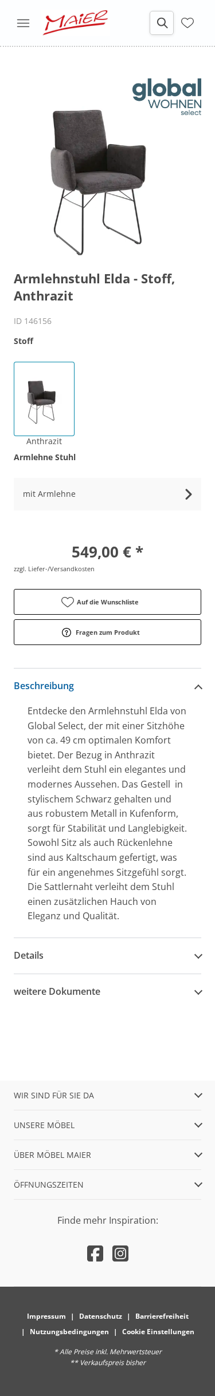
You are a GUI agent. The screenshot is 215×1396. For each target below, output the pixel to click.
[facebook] (95, 1253)
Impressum (46, 1316)
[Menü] (23, 23)
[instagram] (120, 1253)
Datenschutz (100, 1316)
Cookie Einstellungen (158, 1331)
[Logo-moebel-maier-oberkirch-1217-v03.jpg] (75, 23)
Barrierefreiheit (162, 1316)
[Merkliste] (187, 21)
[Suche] (161, 22)
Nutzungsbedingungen (69, 1331)
